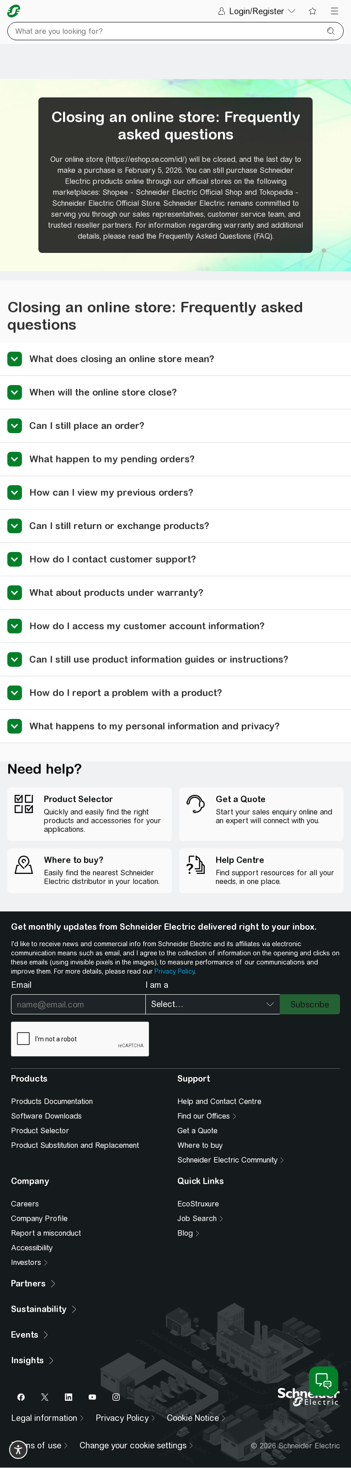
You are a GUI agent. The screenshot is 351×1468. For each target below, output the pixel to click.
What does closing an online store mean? (121, 359)
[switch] (18, 1449)
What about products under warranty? (116, 592)
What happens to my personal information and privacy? (154, 726)
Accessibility (32, 1247)
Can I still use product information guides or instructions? (158, 659)
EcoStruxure (198, 1204)
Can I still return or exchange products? (119, 525)
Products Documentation (52, 1101)
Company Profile (39, 1218)
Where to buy (200, 1145)
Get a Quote (197, 1130)
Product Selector (40, 1130)
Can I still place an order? (86, 425)
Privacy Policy (174, 971)
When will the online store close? (103, 392)
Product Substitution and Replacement (75, 1145)
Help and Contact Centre (219, 1101)
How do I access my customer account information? (147, 626)
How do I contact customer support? (112, 559)
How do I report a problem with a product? (125, 692)
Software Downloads (46, 1116)
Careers (25, 1204)
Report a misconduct (46, 1233)
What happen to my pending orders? (112, 459)
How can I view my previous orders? (111, 492)
